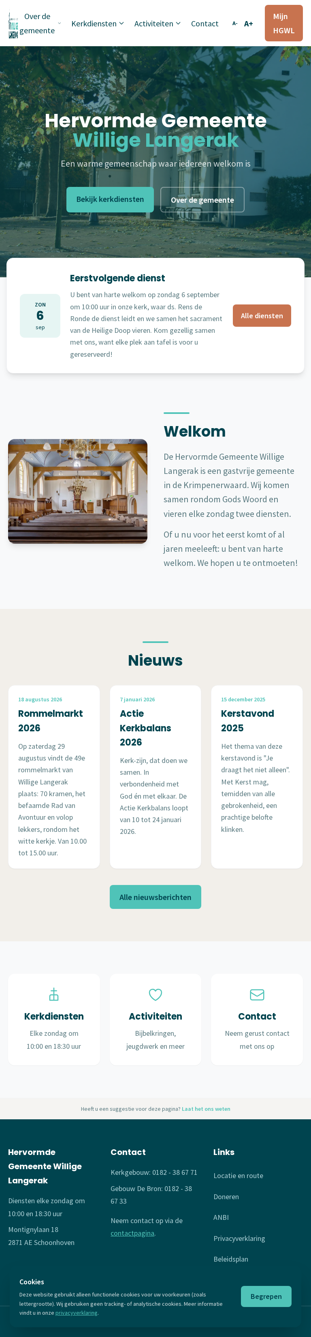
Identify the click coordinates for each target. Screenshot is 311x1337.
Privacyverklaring (239, 1238)
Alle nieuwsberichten (155, 897)
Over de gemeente (37, 23)
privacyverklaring (76, 1312)
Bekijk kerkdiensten (110, 199)
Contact (205, 23)
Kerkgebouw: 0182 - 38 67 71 (154, 1172)
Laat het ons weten (206, 1108)
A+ (248, 23)
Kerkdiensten (94, 23)
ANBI (221, 1217)
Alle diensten (262, 315)
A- (235, 23)
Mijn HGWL (284, 23)
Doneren (226, 1196)
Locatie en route (238, 1175)
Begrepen (266, 1296)
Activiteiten (153, 23)
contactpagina (132, 1233)
